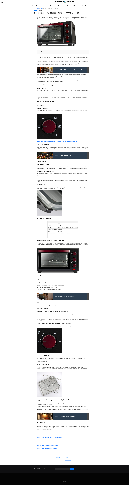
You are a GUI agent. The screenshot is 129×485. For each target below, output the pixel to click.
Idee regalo (69, 5)
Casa (56, 5)
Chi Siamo (66, 476)
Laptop (51, 5)
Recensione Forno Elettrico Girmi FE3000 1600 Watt (47, 440)
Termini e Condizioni (52, 476)
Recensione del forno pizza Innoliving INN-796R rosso (51, 458)
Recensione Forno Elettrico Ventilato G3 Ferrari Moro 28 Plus (49, 437)
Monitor (32, 5)
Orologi (81, 5)
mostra (43, 51)
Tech (90, 5)
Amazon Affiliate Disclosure (75, 477)
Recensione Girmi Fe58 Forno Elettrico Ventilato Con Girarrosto (50, 442)
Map (70, 476)
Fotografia (64, 5)
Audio (47, 5)
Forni (35, 10)
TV (36, 5)
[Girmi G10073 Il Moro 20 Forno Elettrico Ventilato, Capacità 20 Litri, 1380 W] (56, 33)
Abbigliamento (42, 5)
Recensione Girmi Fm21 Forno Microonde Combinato (47, 448)
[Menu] (2, 2)
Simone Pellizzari (40, 10)
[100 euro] (64, 2)
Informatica (76, 5)
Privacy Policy (60, 476)
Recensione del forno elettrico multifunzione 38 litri (47, 451)
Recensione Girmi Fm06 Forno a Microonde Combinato (48, 445)
